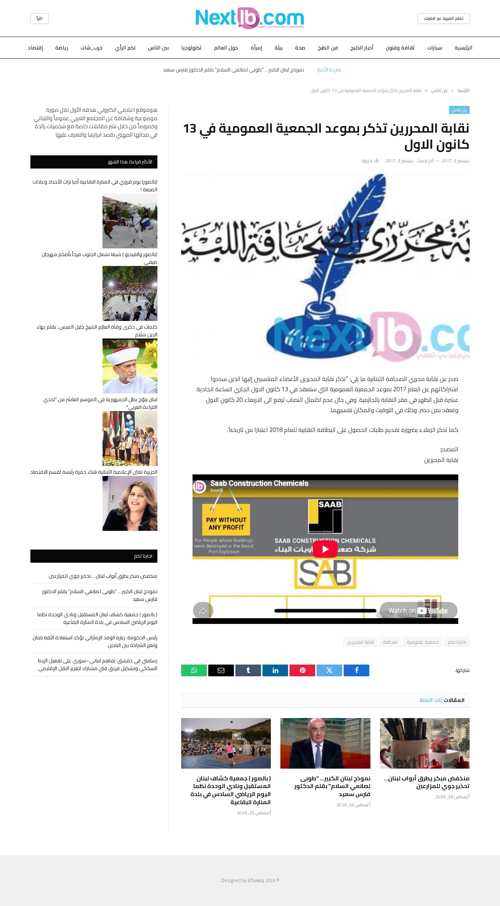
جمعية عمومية (422, 641)
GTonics (256, 880)
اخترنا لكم (457, 641)
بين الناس (158, 47)
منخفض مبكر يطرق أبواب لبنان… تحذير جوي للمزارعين (427, 782)
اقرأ (39, 18)
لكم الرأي (125, 47)
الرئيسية (463, 47)
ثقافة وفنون (400, 47)
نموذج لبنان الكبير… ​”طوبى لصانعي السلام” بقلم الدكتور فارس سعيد (233, 69)
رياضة (61, 47)
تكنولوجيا (191, 47)
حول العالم (226, 47)
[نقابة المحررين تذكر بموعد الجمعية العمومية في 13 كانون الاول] (325, 267)
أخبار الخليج (361, 47)
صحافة (390, 641)
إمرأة (256, 47)
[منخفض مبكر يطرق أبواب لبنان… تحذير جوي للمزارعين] (425, 743)
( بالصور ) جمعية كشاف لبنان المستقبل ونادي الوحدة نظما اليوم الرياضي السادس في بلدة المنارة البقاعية (230, 790)
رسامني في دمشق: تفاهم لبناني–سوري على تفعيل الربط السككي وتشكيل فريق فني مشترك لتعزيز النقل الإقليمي (97, 664)
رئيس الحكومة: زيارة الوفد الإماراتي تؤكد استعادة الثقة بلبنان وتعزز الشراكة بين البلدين (95, 641)
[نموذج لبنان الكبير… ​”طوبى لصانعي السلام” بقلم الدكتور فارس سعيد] (325, 743)
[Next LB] (250, 18)
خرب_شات (91, 47)
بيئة (279, 47)
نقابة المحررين (360, 641)
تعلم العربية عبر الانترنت (443, 18)
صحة (300, 47)
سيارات (434, 47)
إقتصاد (35, 47)
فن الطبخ (328, 47)
